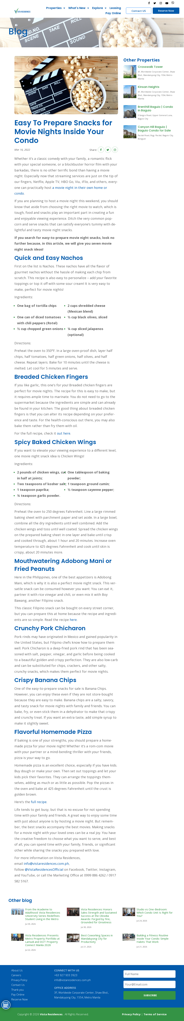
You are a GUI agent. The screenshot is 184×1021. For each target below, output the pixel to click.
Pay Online (113, 13)
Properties (54, 8)
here (73, 619)
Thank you (17, 989)
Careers (16, 975)
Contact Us (18, 985)
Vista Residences (51, 1014)
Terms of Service (155, 1014)
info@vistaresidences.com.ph (46, 863)
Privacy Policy (19, 980)
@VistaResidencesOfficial (43, 869)
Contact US (139, 11)
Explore (97, 8)
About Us (17, 970)
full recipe (39, 802)
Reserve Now (166, 10)
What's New (77, 8)
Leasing (115, 8)
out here (63, 433)
